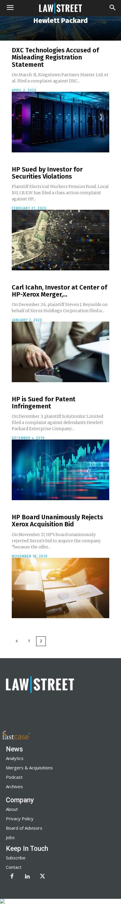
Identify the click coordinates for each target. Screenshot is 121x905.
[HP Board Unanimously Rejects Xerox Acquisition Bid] (60, 588)
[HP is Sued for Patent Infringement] (60, 470)
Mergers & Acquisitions (29, 768)
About (12, 809)
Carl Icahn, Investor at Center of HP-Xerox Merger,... (59, 290)
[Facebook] (12, 877)
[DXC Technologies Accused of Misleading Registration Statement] (60, 122)
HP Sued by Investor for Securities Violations (47, 172)
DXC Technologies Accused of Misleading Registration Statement (55, 57)
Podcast (14, 777)
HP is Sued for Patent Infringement (43, 402)
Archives (14, 786)
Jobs (10, 837)
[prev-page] (17, 641)
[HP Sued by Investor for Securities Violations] (60, 240)
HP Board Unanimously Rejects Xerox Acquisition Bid (57, 520)
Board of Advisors (24, 828)
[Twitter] (42, 877)
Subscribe (16, 858)
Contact (13, 867)
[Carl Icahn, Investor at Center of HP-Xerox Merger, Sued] (60, 352)
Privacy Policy (19, 818)
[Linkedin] (27, 877)
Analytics (14, 758)
